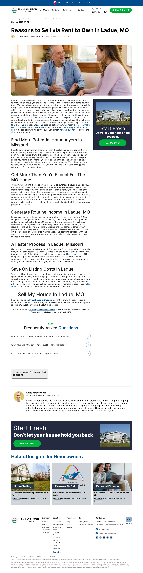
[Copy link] (28, 22)
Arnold (55, 545)
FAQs (65, 10)
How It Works (44, 10)
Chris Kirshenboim (22, 36)
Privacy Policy (83, 522)
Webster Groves (58, 524)
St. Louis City (57, 522)
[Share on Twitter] (22, 22)
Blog (19, 19)
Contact (81, 10)
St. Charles (56, 537)
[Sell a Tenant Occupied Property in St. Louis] (71, 477)
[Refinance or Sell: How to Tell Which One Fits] (112, 477)
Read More (17, 501)
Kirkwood (56, 540)
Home (12, 19)
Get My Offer (118, 10)
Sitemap (69, 527)
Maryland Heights (58, 543)
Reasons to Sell (65, 486)
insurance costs (74, 254)
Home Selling (22, 486)
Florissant (56, 532)
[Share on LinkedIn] (25, 22)
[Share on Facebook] (20, 22)
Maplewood (56, 548)
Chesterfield (57, 527)
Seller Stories (46, 527)
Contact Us (45, 532)
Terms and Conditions (86, 524)
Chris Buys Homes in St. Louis (42, 309)
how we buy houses (69, 130)
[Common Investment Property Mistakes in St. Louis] (30, 477)
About (72, 10)
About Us (45, 522)
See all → (57, 552)
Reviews (55, 10)
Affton (55, 529)
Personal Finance (28, 19)
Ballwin (55, 535)
